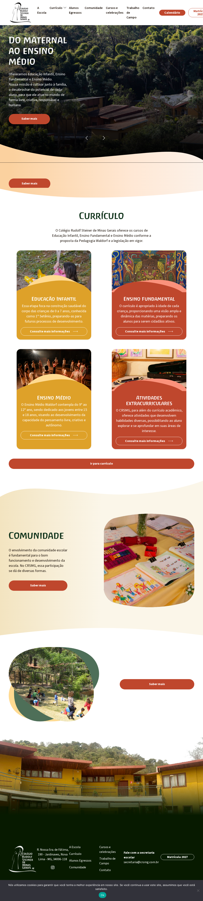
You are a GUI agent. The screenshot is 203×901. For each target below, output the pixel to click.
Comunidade (77, 867)
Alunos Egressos (80, 860)
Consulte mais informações (50, 331)
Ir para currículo (101, 463)
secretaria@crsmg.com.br (141, 862)
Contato (105, 870)
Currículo (75, 854)
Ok (102, 895)
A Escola (74, 847)
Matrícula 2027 (177, 857)
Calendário (172, 12)
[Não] (198, 890)
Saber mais (29, 118)
